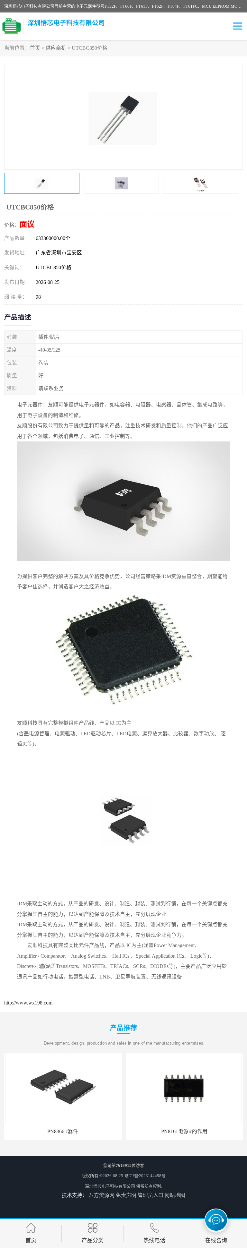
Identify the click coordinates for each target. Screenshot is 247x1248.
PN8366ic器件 (22, 1131)
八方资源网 (101, 1195)
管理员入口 (150, 1195)
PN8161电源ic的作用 (144, 1131)
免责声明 (126, 1195)
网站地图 (175, 1195)
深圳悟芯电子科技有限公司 (110, 1186)
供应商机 (56, 48)
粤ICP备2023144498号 (145, 1175)
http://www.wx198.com (28, 1002)
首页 (35, 48)
